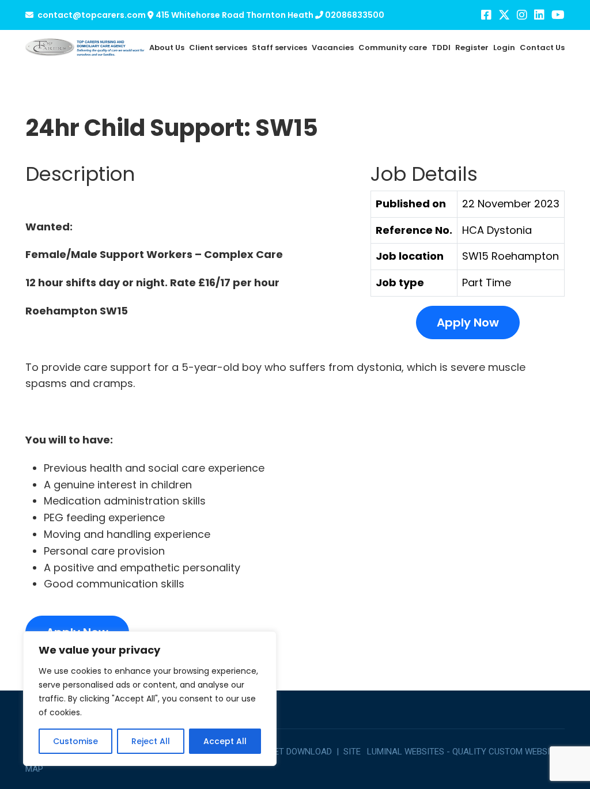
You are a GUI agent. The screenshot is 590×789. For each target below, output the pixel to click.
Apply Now (468, 322)
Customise (75, 741)
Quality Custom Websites (508, 751)
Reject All (150, 741)
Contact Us (542, 47)
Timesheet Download (286, 751)
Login (504, 47)
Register (472, 47)
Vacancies (333, 47)
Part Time (486, 282)
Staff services (279, 47)
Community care (392, 47)
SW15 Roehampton (510, 256)
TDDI (441, 47)
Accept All (225, 741)
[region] (150, 698)
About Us (166, 47)
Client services (218, 47)
